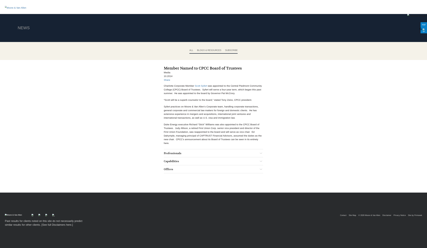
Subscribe (231, 50)
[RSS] (53, 215)
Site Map (352, 215)
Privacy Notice (400, 215)
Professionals (172, 153)
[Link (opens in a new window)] (39, 215)
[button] (33, 215)
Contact (343, 215)
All (191, 50)
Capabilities (171, 161)
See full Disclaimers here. (57, 224)
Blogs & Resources (209, 50)
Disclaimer (386, 215)
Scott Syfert (201, 86)
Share (167, 80)
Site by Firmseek (415, 215)
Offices (168, 169)
